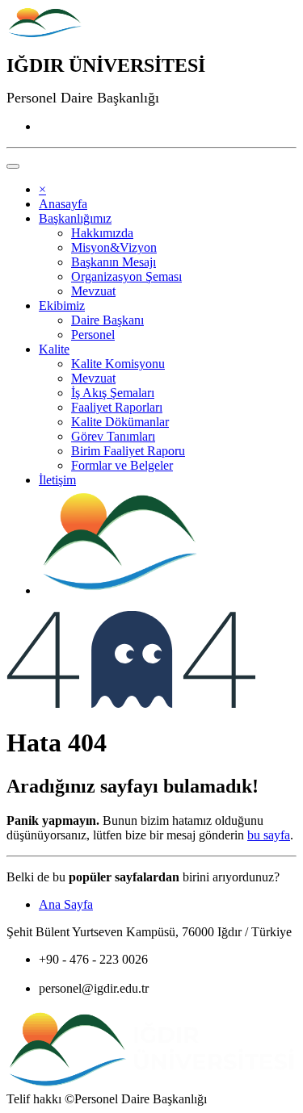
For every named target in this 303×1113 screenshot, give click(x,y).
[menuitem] (63, 204)
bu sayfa (268, 835)
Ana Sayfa (66, 904)
